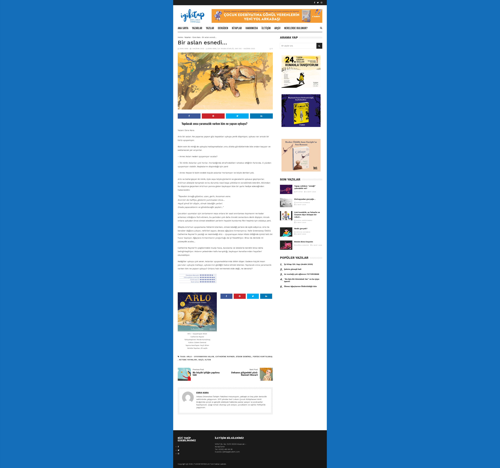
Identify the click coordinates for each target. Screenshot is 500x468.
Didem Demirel (244, 356)
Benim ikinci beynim (303, 242)
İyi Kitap (299, 192)
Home (180, 37)
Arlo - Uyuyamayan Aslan (200, 356)
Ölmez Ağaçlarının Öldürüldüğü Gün (300, 286)
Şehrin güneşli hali (292, 269)
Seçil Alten (204, 360)
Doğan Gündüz (302, 245)
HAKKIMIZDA (252, 28)
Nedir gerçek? (300, 228)
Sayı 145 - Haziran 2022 (245, 48)
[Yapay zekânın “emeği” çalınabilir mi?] (286, 189)
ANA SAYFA (183, 28)
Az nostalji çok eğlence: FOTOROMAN (301, 274)
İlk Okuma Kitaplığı (225, 48)
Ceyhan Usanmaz (303, 232)
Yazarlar (188, 37)
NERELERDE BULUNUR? (296, 28)
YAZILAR (210, 28)
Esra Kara (196, 37)
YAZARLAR (197, 28)
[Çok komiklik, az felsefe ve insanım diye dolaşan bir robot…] (286, 215)
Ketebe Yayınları (188, 360)
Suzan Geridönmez (304, 220)
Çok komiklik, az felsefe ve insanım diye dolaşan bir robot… (307, 214)
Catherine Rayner (225, 356)
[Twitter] (318, 2)
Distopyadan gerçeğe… (305, 199)
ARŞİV (277, 28)
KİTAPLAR (237, 28)
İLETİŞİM (266, 28)
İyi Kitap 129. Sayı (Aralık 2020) (298, 264)
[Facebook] (314, 2)
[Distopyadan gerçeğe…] (286, 202)
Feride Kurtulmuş (262, 356)
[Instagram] (321, 2)
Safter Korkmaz (303, 202)
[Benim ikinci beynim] (286, 245)
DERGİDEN (223, 28)
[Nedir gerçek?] (286, 232)
